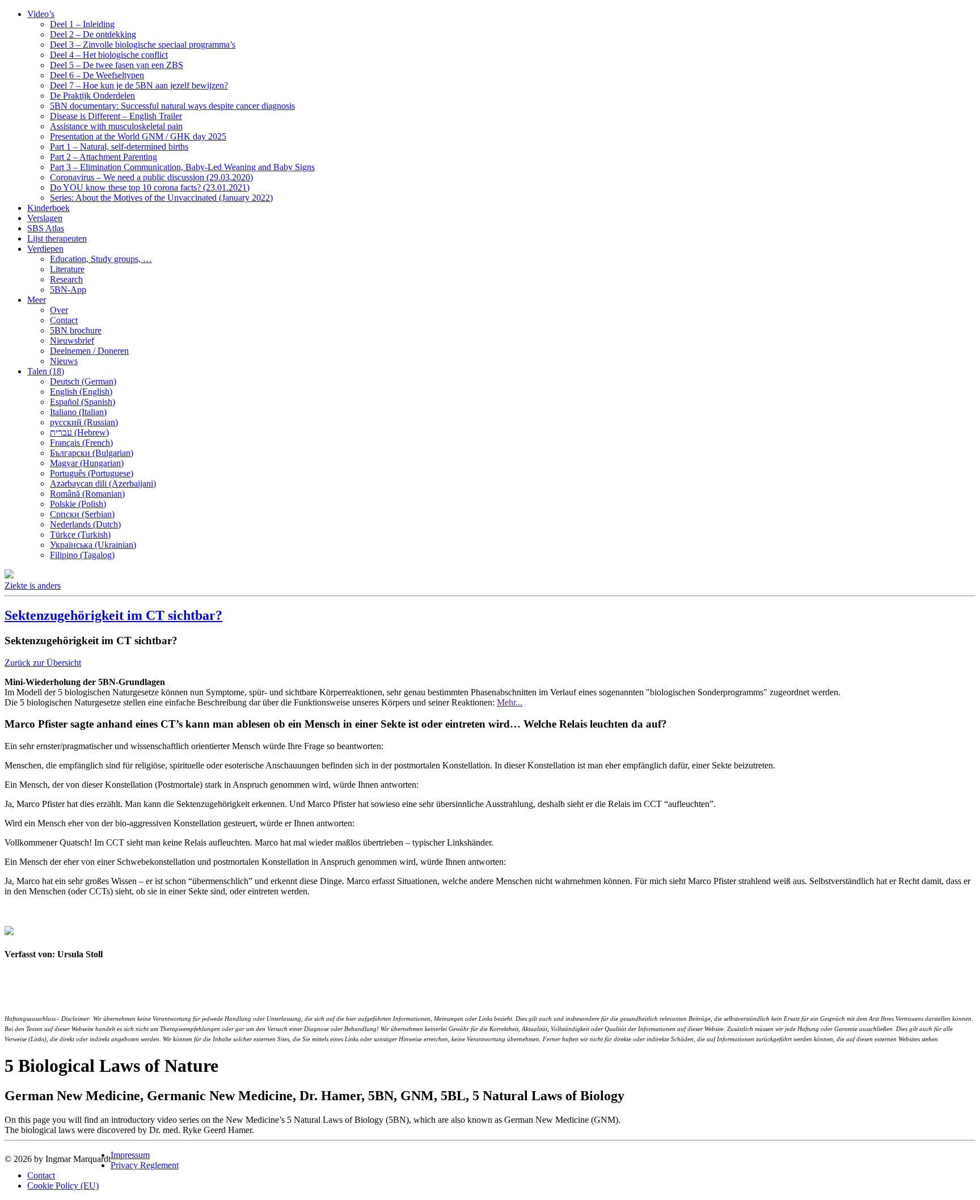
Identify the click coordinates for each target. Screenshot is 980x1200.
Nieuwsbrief (72, 340)
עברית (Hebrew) (79, 432)
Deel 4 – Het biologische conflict (109, 55)
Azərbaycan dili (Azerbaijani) (103, 483)
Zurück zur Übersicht (43, 662)
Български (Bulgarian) (91, 453)
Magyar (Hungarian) (87, 463)
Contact (64, 320)
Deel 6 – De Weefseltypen (97, 75)
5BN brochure (76, 330)
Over (59, 310)
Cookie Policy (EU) (63, 1185)
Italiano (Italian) (78, 412)
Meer (36, 300)
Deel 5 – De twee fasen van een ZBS (116, 65)
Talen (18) (45, 371)
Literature (67, 269)
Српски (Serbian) (82, 514)
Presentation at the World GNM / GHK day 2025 (138, 136)
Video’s (40, 14)
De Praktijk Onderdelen (92, 95)
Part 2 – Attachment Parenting (103, 157)
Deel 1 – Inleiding (82, 24)
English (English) (81, 391)
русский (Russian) (84, 422)
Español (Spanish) (82, 402)
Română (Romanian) (87, 493)
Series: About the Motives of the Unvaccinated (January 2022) (161, 197)
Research (66, 279)
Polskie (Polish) (78, 504)
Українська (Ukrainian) (93, 545)
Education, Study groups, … (101, 259)
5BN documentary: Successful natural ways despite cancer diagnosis (172, 106)
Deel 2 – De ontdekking (93, 34)
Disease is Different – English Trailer (116, 116)
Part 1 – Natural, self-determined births (119, 146)
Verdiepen (45, 248)
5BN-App (68, 289)
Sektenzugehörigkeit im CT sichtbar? (113, 615)
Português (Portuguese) (91, 473)
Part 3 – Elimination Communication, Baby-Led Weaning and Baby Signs (182, 167)
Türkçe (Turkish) (80, 534)
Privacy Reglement (145, 1165)
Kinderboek (48, 208)
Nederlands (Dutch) (85, 524)
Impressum (130, 1155)
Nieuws (64, 361)
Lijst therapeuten (57, 238)
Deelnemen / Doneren (89, 351)
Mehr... (509, 702)
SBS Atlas (45, 228)
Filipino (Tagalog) (82, 555)
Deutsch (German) (83, 381)
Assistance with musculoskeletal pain (116, 126)
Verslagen (44, 218)
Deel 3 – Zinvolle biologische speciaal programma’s (142, 44)
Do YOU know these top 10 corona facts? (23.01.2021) (150, 187)
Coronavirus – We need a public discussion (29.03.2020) (151, 177)
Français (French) (81, 442)
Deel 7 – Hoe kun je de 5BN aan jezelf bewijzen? (139, 85)
